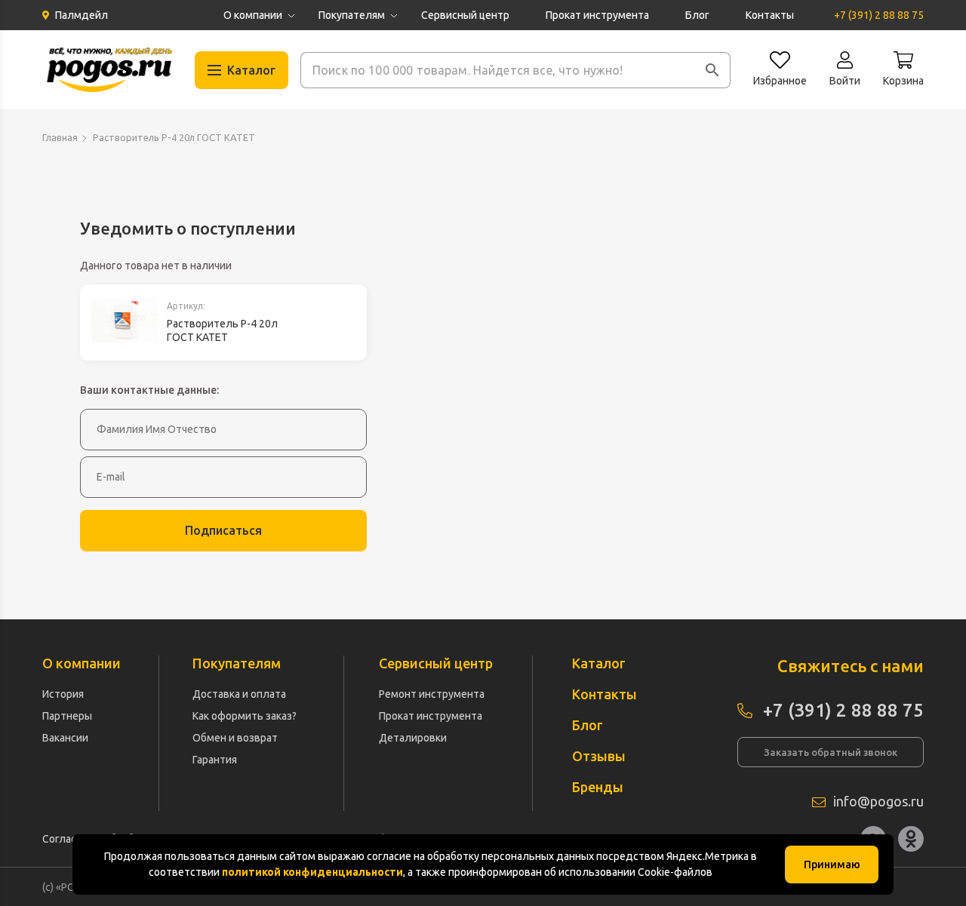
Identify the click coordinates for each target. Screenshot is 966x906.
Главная (60, 137)
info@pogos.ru (878, 801)
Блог (697, 15)
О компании (252, 15)
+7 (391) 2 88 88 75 (879, 15)
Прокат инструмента (597, 15)
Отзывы (599, 755)
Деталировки (413, 738)
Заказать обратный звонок (830, 752)
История (63, 694)
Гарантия (214, 760)
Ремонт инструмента (432, 694)
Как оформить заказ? (244, 716)
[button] (712, 70)
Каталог (599, 663)
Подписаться (223, 530)
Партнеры (67, 716)
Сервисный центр (465, 15)
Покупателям (351, 15)
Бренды (597, 786)
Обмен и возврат (235, 738)
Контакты (770, 15)
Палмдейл (81, 15)
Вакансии (65, 738)
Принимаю (832, 864)
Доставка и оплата (239, 694)
